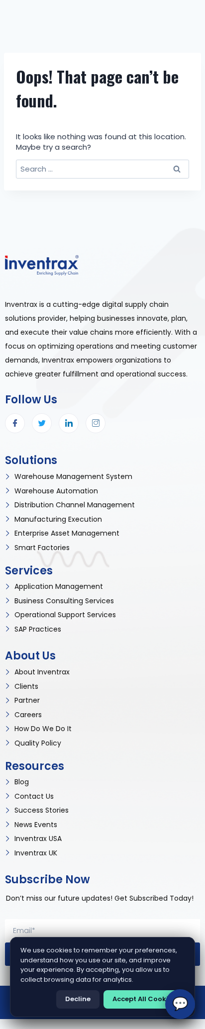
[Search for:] (102, 169)
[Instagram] (95, 423)
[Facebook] (15, 423)
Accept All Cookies (144, 999)
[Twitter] (42, 423)
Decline (78, 999)
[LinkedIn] (69, 423)
